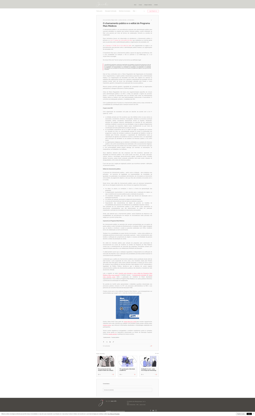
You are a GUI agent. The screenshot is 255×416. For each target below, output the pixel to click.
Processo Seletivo (115, 337)
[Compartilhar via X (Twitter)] (106, 341)
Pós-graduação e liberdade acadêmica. (127, 369)
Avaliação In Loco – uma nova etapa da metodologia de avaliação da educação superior (149, 369)
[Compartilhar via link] (113, 341)
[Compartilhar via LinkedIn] (110, 341)
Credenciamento (106, 337)
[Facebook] (150, 411)
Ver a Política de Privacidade (114, 414)
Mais (134, 11)
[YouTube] (153, 411)
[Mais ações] (151, 20)
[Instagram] (156, 411)
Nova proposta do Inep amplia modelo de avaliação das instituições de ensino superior (106, 369)
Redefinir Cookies (241, 414)
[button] (144, 11)
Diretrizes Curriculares (124, 11)
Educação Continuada (110, 11)
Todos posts (99, 11)
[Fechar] (253, 414)
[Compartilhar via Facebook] (103, 341)
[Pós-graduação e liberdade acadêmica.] (127, 361)
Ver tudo (157, 353)
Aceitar (249, 414)
